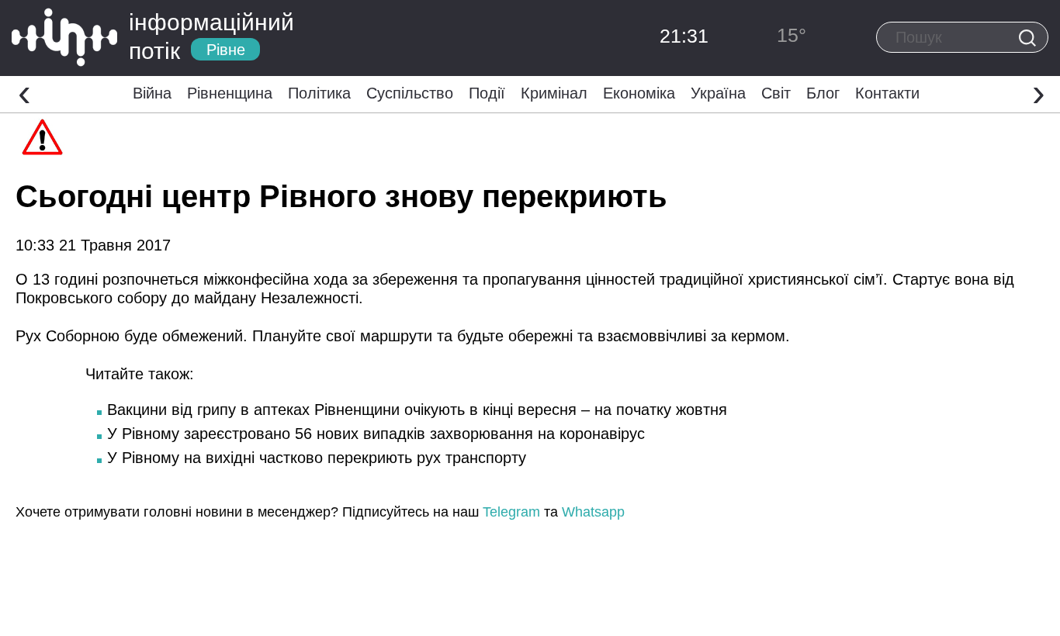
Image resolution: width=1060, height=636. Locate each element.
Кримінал (554, 93)
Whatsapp (593, 512)
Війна (152, 93)
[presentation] (24, 92)
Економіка (639, 93)
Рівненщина (229, 93)
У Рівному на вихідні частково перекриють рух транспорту (316, 457)
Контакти (887, 93)
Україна (718, 93)
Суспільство (409, 93)
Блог (823, 93)
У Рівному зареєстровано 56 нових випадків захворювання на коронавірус (376, 433)
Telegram (511, 512)
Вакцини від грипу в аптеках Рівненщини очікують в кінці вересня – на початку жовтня (417, 409)
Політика (319, 93)
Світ (776, 93)
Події (487, 93)
